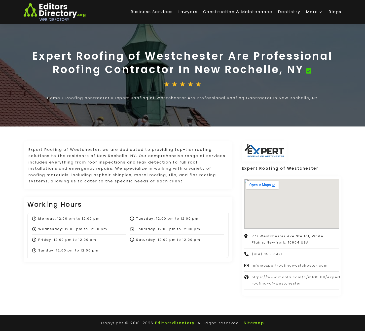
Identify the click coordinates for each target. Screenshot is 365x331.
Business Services (152, 12)
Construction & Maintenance (237, 12)
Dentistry (289, 12)
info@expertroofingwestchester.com (290, 265)
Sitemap (254, 323)
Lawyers (188, 12)
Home (53, 97)
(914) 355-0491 (267, 254)
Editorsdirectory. (175, 323)
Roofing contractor (88, 97)
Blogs (334, 12)
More (312, 12)
